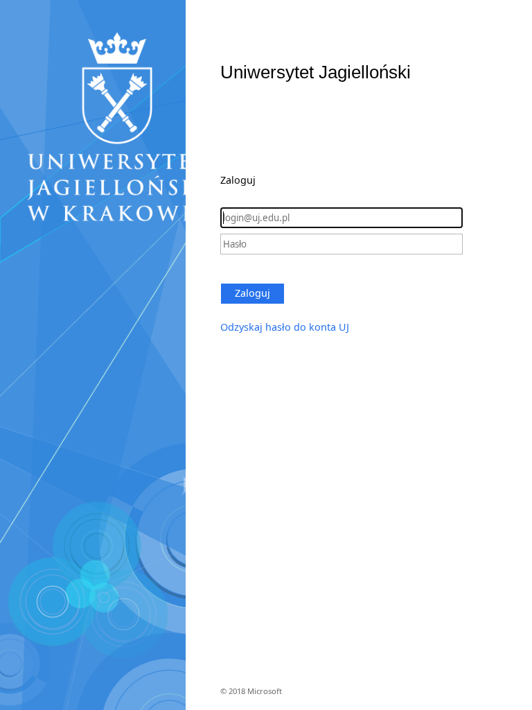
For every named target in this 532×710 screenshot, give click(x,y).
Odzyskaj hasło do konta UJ (284, 327)
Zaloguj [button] (252, 293)
